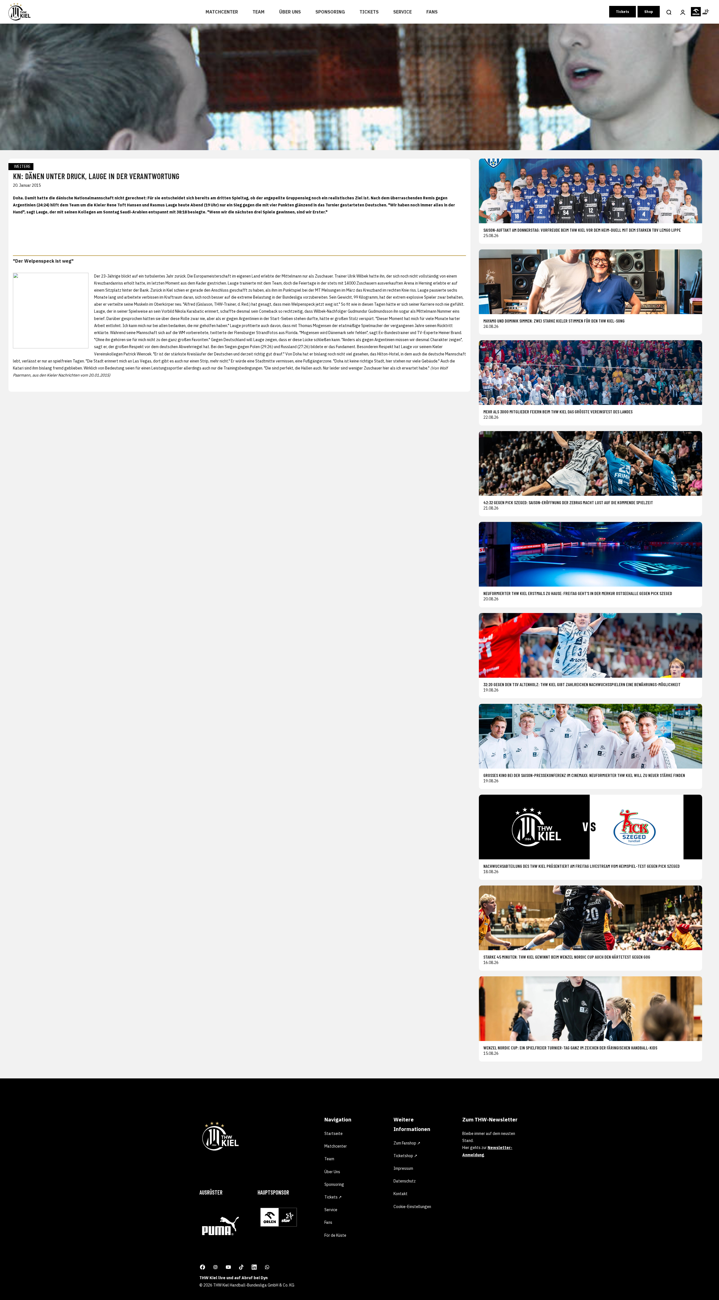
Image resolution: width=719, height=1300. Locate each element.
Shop (648, 12)
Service (402, 12)
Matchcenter (222, 12)
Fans (432, 12)
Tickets (369, 12)
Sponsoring (330, 12)
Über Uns (290, 12)
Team (258, 12)
